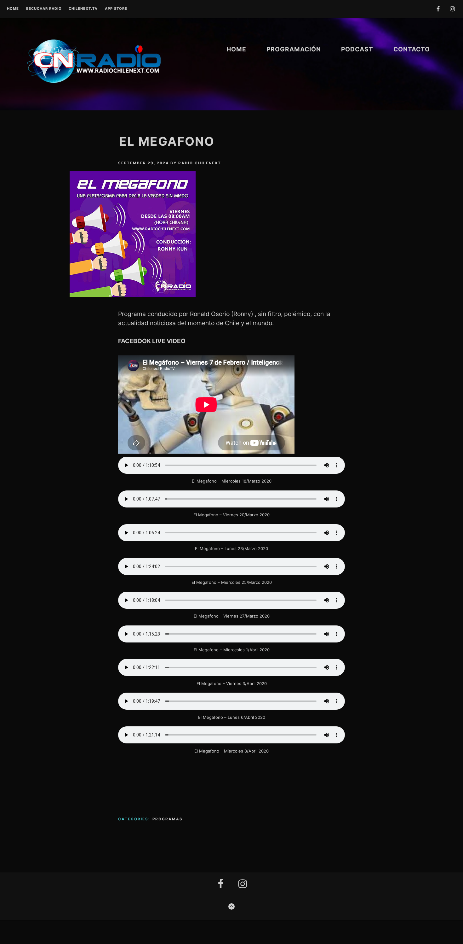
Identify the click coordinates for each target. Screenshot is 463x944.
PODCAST (357, 49)
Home (13, 9)
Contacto (411, 49)
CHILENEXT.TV (83, 9)
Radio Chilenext (199, 163)
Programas (167, 819)
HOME (236, 49)
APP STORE (116, 9)
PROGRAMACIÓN (293, 49)
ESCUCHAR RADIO (44, 9)
